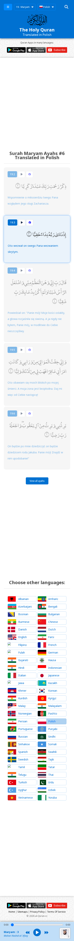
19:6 (12, 413)
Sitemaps (22, 911)
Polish (46, 7)
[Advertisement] (37, 100)
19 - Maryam (23, 7)
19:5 (12, 350)
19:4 (12, 270)
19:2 (12, 174)
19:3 (12, 222)
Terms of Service (56, 911)
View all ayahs (37, 481)
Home (12, 911)
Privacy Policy (37, 911)
